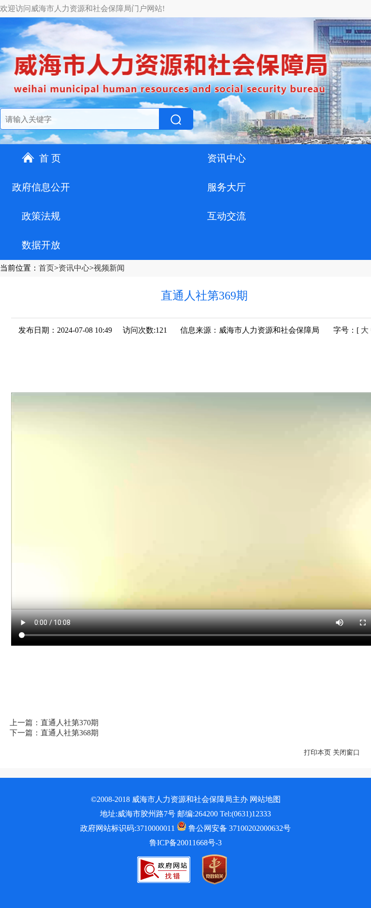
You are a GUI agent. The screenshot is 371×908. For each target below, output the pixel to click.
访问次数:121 (145, 330)
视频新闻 (109, 268)
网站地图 (265, 799)
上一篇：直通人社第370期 (54, 722)
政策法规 (41, 216)
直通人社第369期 (204, 295)
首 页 (50, 158)
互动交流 (226, 216)
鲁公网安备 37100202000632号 (238, 828)
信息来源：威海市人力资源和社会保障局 (249, 330)
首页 (46, 268)
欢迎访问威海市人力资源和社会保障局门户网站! (82, 8)
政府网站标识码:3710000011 (127, 828)
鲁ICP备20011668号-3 (185, 843)
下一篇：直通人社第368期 (54, 733)
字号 (341, 330)
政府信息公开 (41, 187)
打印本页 (317, 752)
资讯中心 (226, 158)
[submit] (176, 119)
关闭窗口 (346, 752)
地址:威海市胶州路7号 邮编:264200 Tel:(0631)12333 (185, 814)
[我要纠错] (163, 880)
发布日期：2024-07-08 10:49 (65, 330)
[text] (77, 119)
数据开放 (41, 245)
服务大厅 (226, 187)
